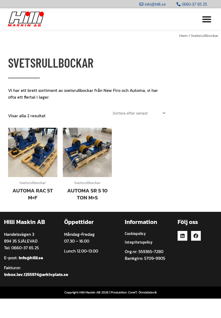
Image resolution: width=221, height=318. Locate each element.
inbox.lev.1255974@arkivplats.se (36, 274)
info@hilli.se (31, 257)
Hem (183, 36)
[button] (206, 19)
